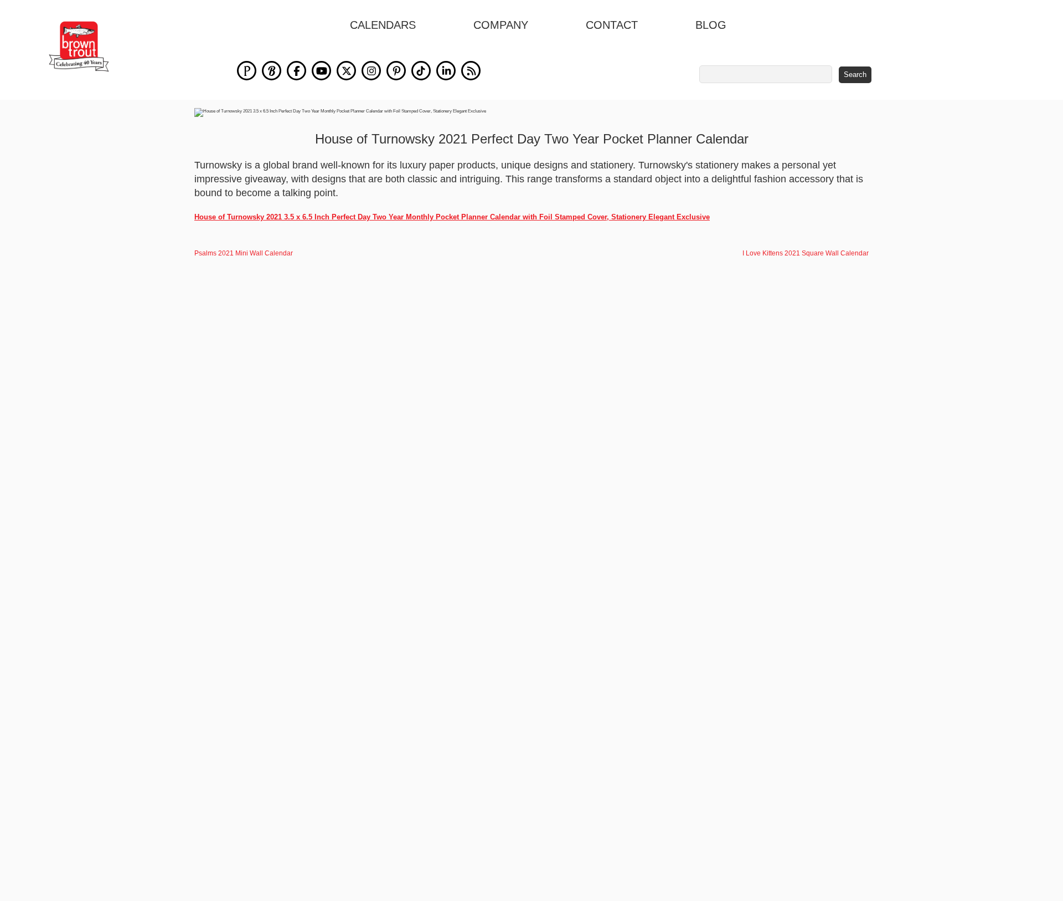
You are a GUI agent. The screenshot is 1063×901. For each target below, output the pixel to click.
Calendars (383, 24)
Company (500, 24)
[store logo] (78, 46)
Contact (612, 24)
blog (710, 24)
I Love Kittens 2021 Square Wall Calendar (805, 253)
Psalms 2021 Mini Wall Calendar (243, 253)
